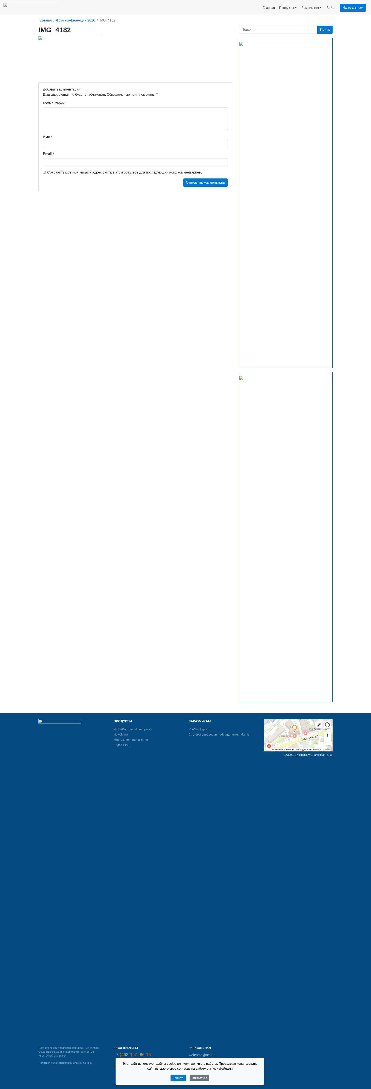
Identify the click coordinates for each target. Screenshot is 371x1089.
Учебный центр (199, 729)
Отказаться (199, 1078)
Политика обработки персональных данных (65, 1062)
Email (48, 154)
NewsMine (121, 734)
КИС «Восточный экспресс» (133, 729)
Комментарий (55, 103)
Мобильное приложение (131, 739)
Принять (178, 1078)
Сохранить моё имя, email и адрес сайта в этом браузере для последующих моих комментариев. (124, 172)
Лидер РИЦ (121, 744)
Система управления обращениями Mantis (219, 734)
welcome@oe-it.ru (202, 1055)
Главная (45, 20)
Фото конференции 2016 (75, 20)
